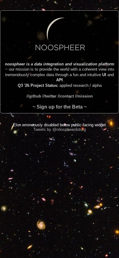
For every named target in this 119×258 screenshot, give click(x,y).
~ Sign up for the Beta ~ (60, 106)
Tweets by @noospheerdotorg (59, 129)
